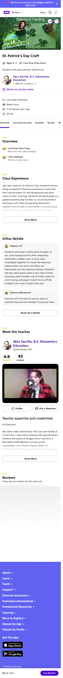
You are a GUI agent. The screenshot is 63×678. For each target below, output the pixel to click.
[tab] (4, 122)
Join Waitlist (49, 673)
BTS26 (40, 2)
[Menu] (55, 12)
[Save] (56, 21)
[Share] (49, 21)
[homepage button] (7, 12)
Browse (15, 12)
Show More (30, 219)
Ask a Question (47, 408)
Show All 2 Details (30, 312)
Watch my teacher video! (20, 89)
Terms (27, 5)
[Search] (50, 12)
